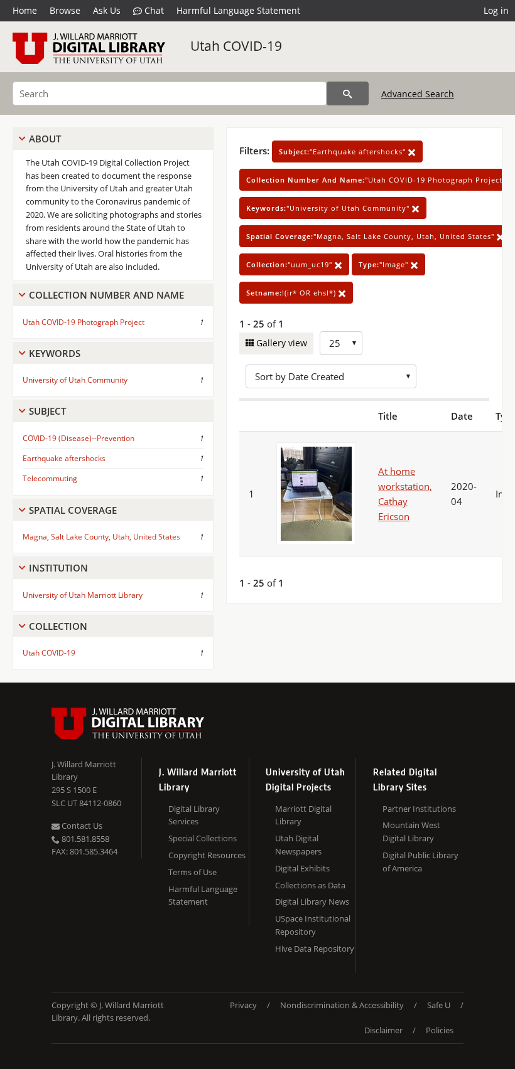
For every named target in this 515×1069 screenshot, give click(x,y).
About (45, 138)
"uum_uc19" (290, 264)
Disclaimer (383, 1030)
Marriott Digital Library (303, 815)
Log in (496, 10)
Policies (439, 1030)
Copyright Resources (207, 855)
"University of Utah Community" (329, 208)
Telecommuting (50, 478)
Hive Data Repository (314, 948)
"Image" (385, 264)
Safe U (438, 1005)
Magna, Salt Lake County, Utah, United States (101, 536)
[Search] (348, 93)
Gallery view (280, 343)
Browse (65, 10)
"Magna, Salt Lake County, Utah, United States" (371, 236)
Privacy (243, 1005)
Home (25, 10)
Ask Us (107, 10)
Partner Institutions (419, 808)
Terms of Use (192, 872)
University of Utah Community (75, 380)
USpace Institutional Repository (312, 925)
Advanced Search (417, 94)
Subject (47, 411)
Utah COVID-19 (236, 46)
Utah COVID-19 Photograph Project (83, 322)
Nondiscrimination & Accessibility (342, 1005)
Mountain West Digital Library (411, 831)
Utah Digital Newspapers (298, 844)
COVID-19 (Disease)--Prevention (78, 438)
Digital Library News (312, 901)
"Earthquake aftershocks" (343, 151)
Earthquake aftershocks (64, 458)
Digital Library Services (194, 815)
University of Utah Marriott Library (83, 595)
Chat (153, 10)
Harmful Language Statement (238, 10)
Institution (58, 567)
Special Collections (202, 838)
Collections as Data (310, 885)
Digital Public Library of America (420, 861)
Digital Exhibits (302, 868)
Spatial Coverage (73, 510)
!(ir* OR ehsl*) (292, 292)
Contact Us (81, 825)
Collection (58, 626)
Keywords (54, 353)
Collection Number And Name (106, 295)
